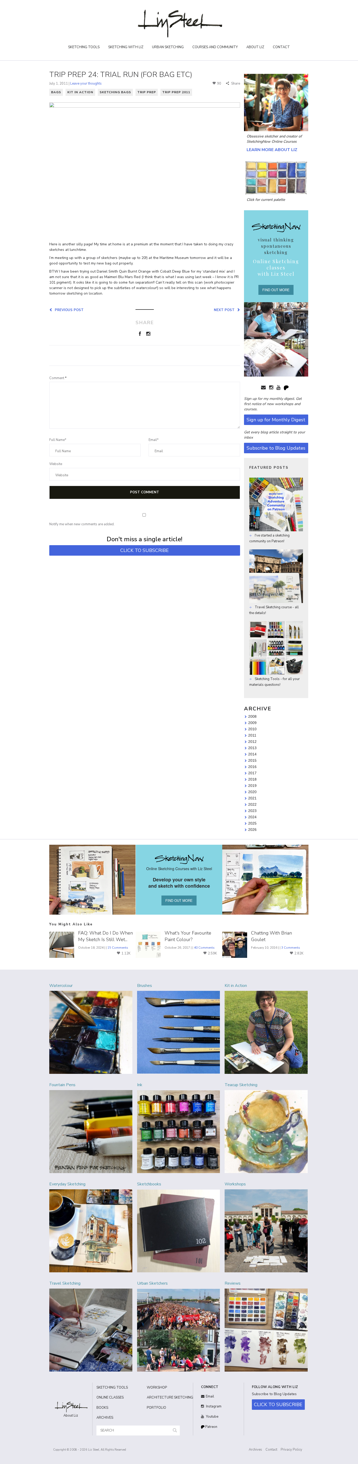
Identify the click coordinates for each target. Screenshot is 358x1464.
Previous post (68, 310)
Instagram (213, 1406)
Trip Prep (146, 92)
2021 (252, 798)
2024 (252, 817)
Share (235, 83)
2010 (252, 729)
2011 (252, 735)
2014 (252, 754)
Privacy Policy (291, 1449)
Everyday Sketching (67, 1184)
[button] (174, 1430)
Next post (225, 310)
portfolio (156, 1407)
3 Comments (290, 948)
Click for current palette (266, 199)
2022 (252, 804)
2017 (252, 773)
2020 (252, 792)
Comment (58, 378)
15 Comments (117, 948)
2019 (252, 785)
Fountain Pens (62, 1085)
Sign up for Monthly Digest (276, 420)
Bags (56, 92)
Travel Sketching (64, 1283)
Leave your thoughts (86, 83)
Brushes (144, 985)
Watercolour (61, 985)
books (102, 1407)
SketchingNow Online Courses (272, 141)
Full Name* (57, 440)
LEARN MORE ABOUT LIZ (272, 150)
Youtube (211, 1416)
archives (104, 1417)
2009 (252, 723)
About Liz (255, 47)
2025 (252, 823)
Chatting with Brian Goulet (271, 936)
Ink (139, 1085)
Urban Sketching (168, 47)
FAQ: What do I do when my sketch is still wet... (105, 936)
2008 (252, 716)
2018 (252, 779)
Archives (255, 1449)
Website (55, 464)
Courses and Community (215, 47)
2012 (252, 741)
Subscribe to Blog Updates (276, 448)
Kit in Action (80, 92)
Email (210, 1396)
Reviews (233, 1283)
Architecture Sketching (168, 1397)
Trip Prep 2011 (176, 92)
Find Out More (276, 289)
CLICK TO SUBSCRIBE (144, 550)
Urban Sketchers (152, 1283)
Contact (281, 47)
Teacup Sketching (241, 1085)
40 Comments (204, 948)
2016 (252, 767)
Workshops (235, 1184)
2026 (252, 829)
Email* (154, 440)
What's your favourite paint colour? (188, 936)
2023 (252, 811)
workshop (157, 1387)
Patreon (210, 1426)
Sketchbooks (149, 1184)
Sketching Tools (84, 47)
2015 (252, 760)
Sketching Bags (115, 92)
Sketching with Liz (125, 47)
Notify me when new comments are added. (82, 524)
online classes (110, 1397)
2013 (252, 748)
